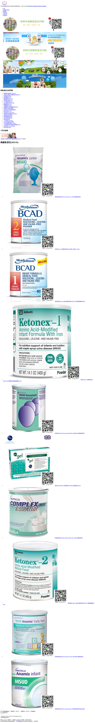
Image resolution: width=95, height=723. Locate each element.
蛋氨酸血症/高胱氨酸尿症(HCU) (11, 107)
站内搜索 (35, 6)
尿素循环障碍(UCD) (8, 100)
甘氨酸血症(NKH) (8, 105)
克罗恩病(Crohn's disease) (9, 126)
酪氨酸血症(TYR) (8, 104)
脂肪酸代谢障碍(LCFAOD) (10, 93)
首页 (4, 8)
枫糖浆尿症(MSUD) (8, 98)
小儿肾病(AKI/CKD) (8, 120)
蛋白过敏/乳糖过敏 (8, 117)
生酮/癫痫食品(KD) (8, 116)
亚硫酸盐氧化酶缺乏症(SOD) (10, 113)
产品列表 (26, 6)
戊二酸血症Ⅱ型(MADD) (9, 102)
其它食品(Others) (7, 127)
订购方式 (5, 14)
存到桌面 (39, 6)
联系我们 (30, 6)
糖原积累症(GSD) (8, 111)
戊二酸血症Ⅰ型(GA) (8, 101)
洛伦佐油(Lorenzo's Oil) (9, 112)
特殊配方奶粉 (6, 10)
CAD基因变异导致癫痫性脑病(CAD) (12, 124)
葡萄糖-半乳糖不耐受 (8, 108)
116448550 (18, 719)
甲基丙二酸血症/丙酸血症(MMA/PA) (12, 94)
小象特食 (3, 138)
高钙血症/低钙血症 (8, 115)
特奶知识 (5, 12)
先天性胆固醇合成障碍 (9, 121)
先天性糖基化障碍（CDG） (10, 123)
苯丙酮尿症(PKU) (8, 96)
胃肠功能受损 (7, 119)
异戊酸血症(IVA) (7, 97)
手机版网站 (43, 6)
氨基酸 (4, 11)
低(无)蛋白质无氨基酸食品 (10, 109)
